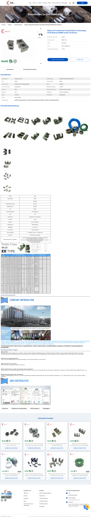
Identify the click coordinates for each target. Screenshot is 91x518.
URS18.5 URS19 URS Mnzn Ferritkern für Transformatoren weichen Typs (57, 474)
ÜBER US (26, 493)
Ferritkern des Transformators (19, 408)
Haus (30, 2)
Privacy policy (3, 516)
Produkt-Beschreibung (29, 69)
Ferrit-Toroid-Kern (34, 408)
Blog (25, 501)
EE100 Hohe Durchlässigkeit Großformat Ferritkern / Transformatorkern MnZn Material (34, 474)
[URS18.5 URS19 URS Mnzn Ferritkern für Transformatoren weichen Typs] (57, 462)
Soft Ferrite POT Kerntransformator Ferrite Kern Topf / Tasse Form (11, 444)
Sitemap (9, 516)
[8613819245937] (2, 500)
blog (49, 2)
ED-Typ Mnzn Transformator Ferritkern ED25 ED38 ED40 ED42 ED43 (56, 444)
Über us (35, 2)
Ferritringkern (46, 408)
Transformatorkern (18, 24)
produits (40, 2)
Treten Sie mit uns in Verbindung (28, 504)
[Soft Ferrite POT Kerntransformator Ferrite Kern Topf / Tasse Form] (11, 432)
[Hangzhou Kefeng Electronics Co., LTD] (10, 3)
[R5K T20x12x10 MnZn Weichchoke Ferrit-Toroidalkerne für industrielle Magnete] (79, 462)
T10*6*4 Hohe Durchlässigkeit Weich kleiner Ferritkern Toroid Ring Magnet (11, 474)
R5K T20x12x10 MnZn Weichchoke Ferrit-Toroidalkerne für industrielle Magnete (80, 474)
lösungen (45, 2)
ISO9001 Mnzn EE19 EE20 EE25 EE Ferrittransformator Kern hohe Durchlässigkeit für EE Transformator (79, 444)
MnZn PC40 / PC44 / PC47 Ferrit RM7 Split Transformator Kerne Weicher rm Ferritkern (34, 444)
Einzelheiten (10, 69)
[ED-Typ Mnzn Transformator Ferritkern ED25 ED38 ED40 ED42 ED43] (57, 432)
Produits (9, 24)
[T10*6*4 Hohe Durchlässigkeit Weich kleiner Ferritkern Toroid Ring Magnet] (11, 462)
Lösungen (26, 498)
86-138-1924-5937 (72, 495)
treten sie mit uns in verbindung (59, 2)
